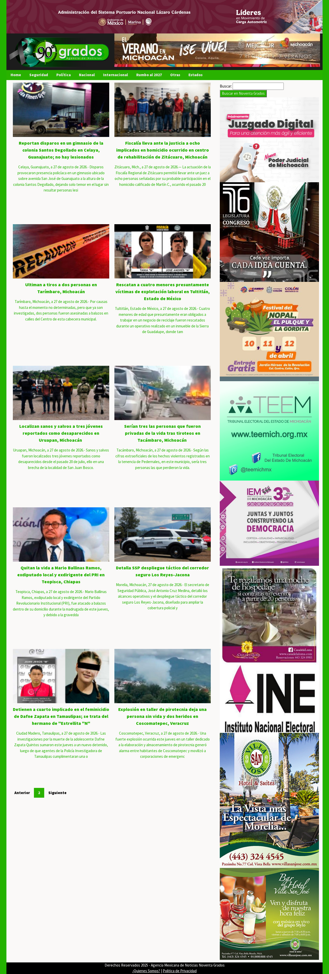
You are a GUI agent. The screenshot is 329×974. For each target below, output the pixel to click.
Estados (195, 74)
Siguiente (57, 792)
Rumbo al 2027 (149, 74)
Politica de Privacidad (180, 970)
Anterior (22, 792)
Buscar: (226, 86)
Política (63, 74)
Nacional (87, 74)
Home (16, 74)
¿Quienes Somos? (146, 970)
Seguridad (38, 74)
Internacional (115, 74)
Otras (175, 74)
